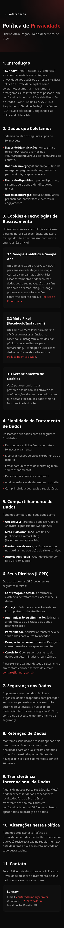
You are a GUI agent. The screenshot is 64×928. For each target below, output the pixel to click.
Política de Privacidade (21, 357)
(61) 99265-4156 (32, 901)
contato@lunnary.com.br (19, 672)
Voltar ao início (17, 14)
